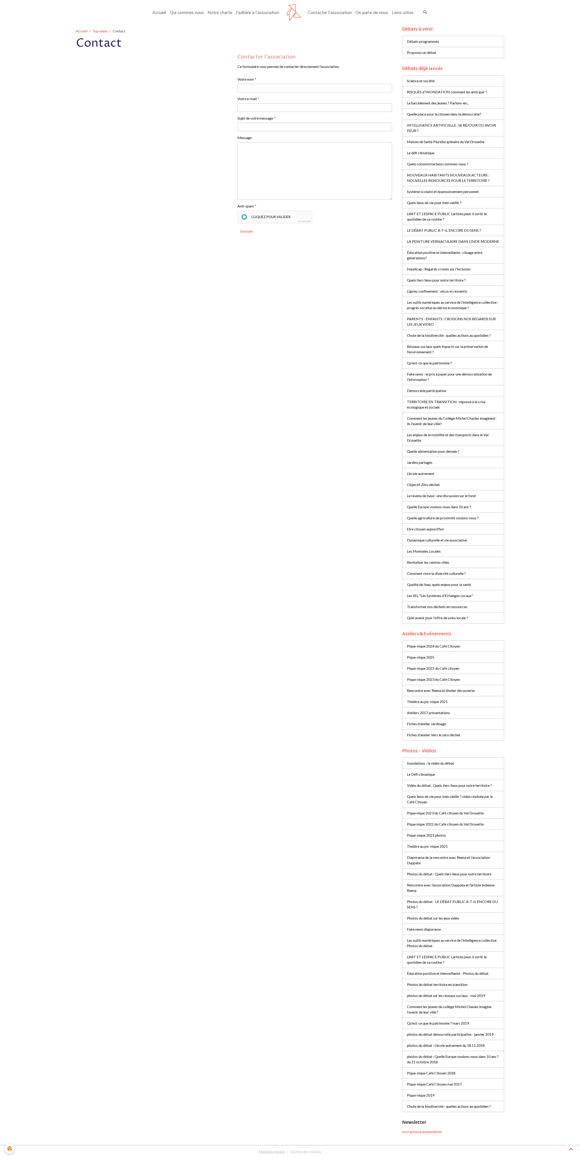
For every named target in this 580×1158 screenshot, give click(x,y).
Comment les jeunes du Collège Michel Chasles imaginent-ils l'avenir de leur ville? (452, 421)
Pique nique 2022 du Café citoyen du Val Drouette (445, 824)
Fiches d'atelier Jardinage (426, 724)
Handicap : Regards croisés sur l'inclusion (439, 269)
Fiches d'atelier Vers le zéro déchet (433, 735)
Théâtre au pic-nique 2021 (427, 701)
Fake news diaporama (424, 929)
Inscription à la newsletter (422, 1131)
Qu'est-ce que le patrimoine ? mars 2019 (438, 1023)
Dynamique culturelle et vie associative (437, 540)
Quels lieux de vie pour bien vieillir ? (434, 202)
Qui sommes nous (187, 13)
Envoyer (246, 231)
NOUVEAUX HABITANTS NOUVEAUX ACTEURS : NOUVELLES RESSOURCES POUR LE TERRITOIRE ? (448, 178)
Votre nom (245, 79)
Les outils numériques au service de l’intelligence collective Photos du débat (452, 943)
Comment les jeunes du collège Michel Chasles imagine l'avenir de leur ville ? (449, 1009)
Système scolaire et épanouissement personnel (442, 191)
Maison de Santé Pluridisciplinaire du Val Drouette (445, 142)
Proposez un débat (421, 52)
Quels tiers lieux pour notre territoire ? (436, 280)
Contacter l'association (330, 13)
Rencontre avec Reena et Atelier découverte (441, 690)
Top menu (100, 31)
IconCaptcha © (304, 221)
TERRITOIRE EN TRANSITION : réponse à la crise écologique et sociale (446, 404)
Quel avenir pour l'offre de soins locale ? (437, 618)
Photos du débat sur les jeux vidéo (433, 918)
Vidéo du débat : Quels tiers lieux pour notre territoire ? (449, 785)
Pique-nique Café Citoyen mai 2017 (434, 1084)
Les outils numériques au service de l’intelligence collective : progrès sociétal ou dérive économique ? (452, 305)
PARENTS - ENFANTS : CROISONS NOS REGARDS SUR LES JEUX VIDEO (451, 321)
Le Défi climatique (421, 774)
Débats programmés (423, 41)
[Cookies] (10, 1149)
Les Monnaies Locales (424, 551)
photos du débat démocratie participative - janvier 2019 (450, 1034)
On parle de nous (371, 13)
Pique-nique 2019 (420, 1095)
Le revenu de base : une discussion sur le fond (441, 496)
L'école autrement (420, 473)
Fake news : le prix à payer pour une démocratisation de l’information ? (449, 377)
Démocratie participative (426, 390)
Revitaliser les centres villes (428, 562)
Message (244, 137)
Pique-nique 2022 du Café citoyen (433, 668)
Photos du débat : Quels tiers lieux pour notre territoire (449, 874)
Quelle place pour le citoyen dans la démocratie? (444, 114)
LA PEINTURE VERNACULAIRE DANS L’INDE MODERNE (453, 241)
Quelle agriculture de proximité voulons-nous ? (443, 518)
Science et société (421, 81)
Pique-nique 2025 (420, 657)
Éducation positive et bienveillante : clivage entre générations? (444, 255)
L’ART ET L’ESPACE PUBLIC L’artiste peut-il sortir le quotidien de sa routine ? (447, 216)
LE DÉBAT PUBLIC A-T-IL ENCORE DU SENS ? (444, 230)
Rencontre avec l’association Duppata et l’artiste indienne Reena (451, 888)
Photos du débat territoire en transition (437, 984)
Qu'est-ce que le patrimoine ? (429, 363)
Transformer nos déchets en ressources (437, 606)
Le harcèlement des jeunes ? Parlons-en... (438, 103)
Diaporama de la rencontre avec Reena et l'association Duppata (448, 860)
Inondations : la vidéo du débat (430, 763)
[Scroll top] (571, 1149)
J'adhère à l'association (257, 13)
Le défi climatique (420, 153)
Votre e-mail (247, 98)
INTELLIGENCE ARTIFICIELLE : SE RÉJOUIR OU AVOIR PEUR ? (451, 128)
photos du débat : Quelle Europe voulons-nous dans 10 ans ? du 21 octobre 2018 (453, 1059)
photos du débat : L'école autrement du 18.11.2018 (446, 1045)
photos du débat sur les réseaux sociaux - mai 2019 (446, 995)
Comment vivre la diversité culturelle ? (436, 573)
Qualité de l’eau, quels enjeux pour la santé (439, 584)
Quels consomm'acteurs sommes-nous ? (437, 164)
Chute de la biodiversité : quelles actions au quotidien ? (449, 335)
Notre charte (220, 13)
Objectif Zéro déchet (423, 484)
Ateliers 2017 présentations (428, 712)
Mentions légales (272, 1151)
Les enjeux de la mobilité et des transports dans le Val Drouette (447, 437)
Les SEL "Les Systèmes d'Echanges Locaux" (440, 595)
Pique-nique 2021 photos (426, 835)
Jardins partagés (420, 462)
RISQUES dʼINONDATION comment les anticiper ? (447, 92)
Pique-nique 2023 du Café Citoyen (433, 679)
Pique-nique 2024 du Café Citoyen (433, 646)
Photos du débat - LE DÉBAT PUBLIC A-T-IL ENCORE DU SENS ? (452, 904)
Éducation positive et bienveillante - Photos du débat (447, 973)
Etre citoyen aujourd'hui (425, 529)
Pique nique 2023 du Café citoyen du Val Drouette (445, 813)
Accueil (159, 13)
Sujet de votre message (255, 118)
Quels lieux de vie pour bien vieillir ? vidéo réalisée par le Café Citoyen (450, 799)
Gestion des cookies (305, 1151)
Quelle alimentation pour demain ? (433, 451)
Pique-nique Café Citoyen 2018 (431, 1073)
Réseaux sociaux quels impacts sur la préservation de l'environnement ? (447, 349)
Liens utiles (402, 13)
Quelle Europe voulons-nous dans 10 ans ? (439, 507)
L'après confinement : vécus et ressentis (437, 291)
